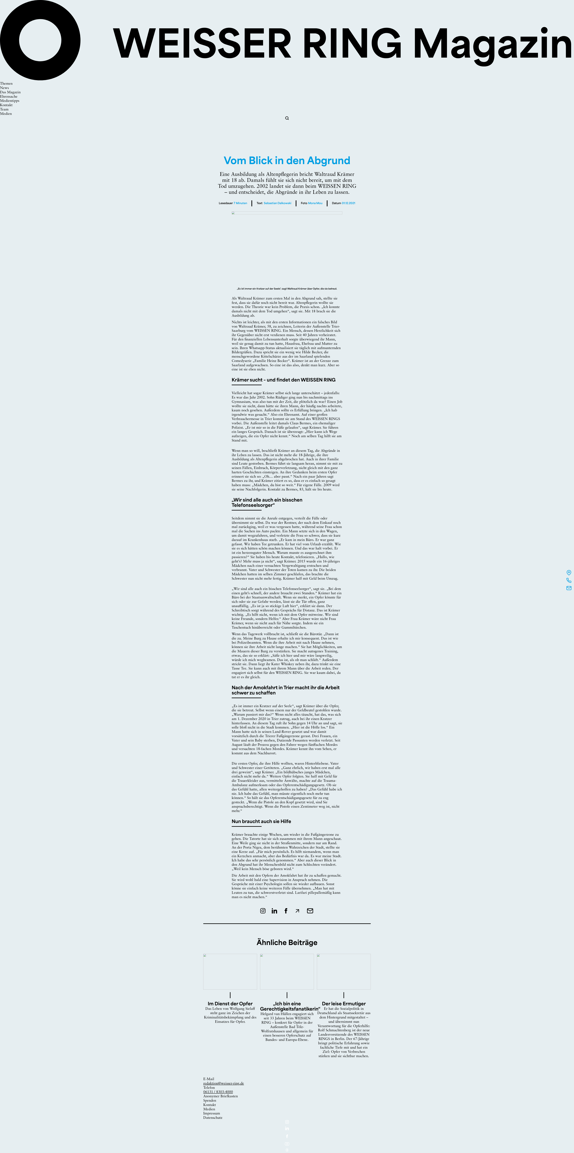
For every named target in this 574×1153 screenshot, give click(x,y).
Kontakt (209, 1105)
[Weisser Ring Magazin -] (287, 79)
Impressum (211, 1113)
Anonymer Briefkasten (220, 1096)
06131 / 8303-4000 (218, 1092)
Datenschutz (212, 1118)
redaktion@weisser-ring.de (223, 1083)
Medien (209, 1109)
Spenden (209, 1101)
